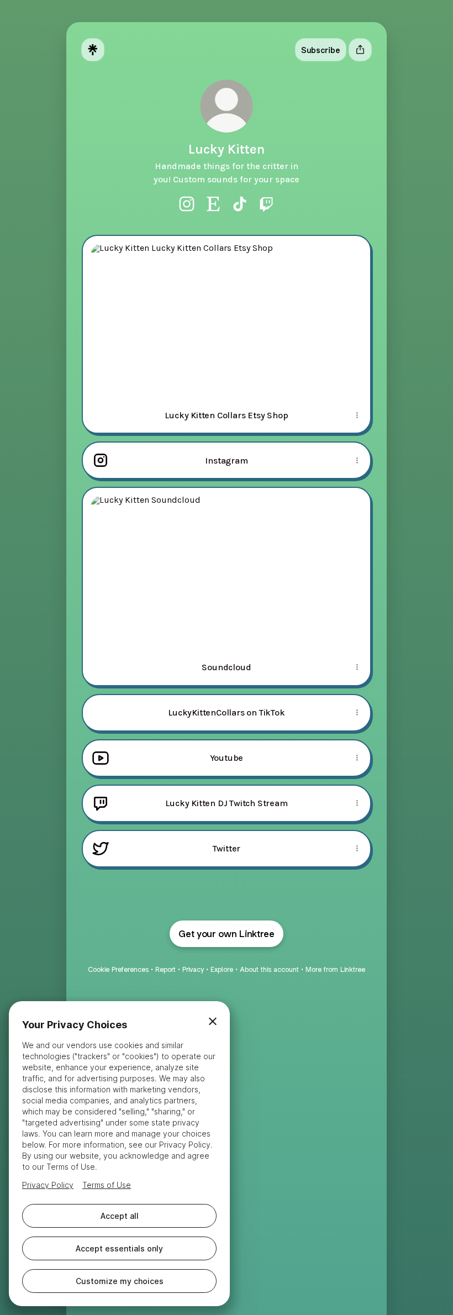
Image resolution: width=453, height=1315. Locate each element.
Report (165, 969)
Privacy (193, 969)
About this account (269, 969)
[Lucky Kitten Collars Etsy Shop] (226, 317)
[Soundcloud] (226, 569)
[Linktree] (93, 50)
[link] (186, 204)
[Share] (357, 415)
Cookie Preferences (118, 969)
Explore (221, 969)
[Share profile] (360, 50)
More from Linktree (335, 969)
